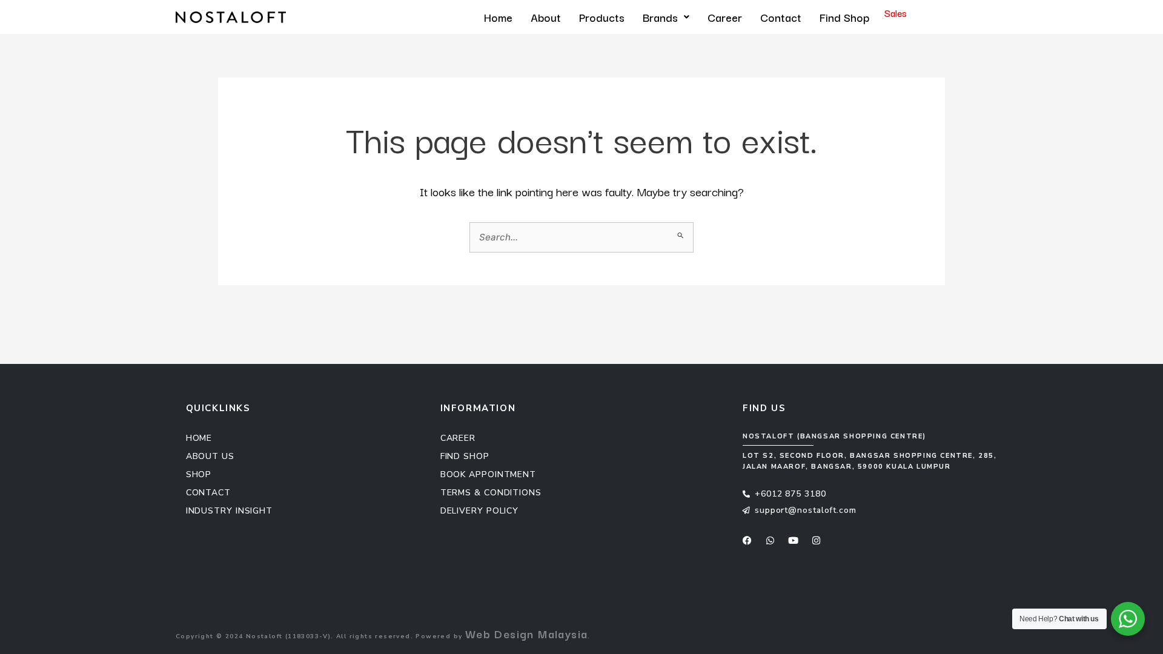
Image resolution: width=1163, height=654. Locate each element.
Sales (895, 12)
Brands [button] (660, 16)
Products (602, 16)
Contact (780, 16)
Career (724, 16)
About (546, 16)
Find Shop (844, 16)
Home (498, 16)
